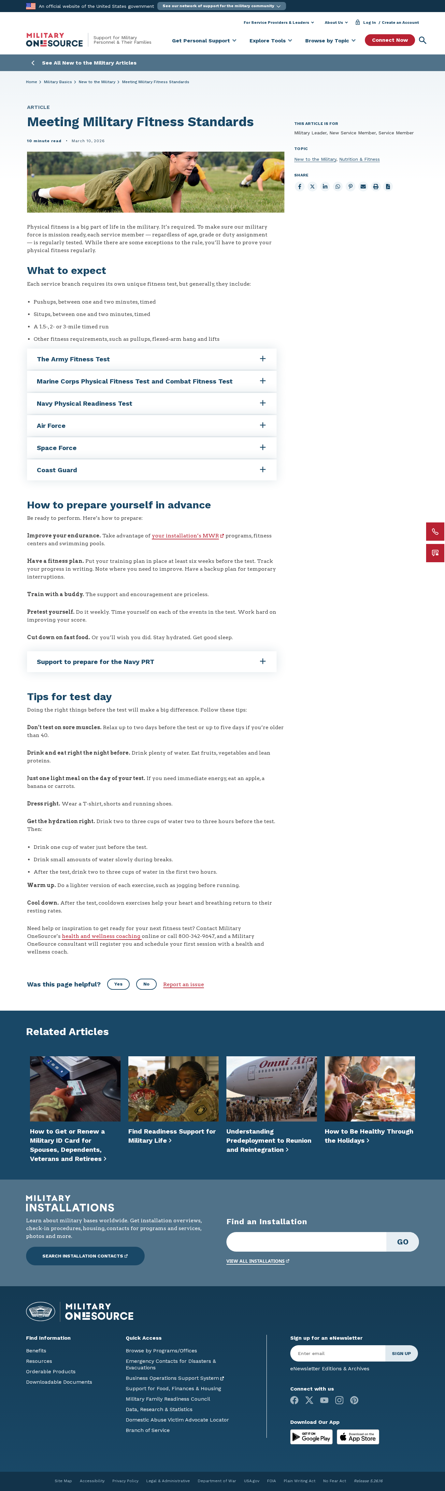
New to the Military (97, 82)
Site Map (63, 1481)
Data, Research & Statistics (159, 1409)
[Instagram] (339, 1400)
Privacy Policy (125, 1481)
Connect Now (390, 40)
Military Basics (58, 82)
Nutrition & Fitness (359, 159)
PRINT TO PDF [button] (388, 186)
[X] (309, 1400)
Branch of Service (148, 1430)
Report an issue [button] (183, 984)
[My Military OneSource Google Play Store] (312, 1436)
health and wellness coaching (102, 936)
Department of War (217, 1481)
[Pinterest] (354, 1400)
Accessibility (92, 1481)
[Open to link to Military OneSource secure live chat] (435, 553)
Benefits (36, 1351)
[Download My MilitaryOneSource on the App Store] (358, 1436)
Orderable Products (51, 1371)
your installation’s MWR (185, 536)
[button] (221, 6)
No (146, 983)
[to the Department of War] (31, 6)
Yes (118, 983)
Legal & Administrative (168, 1481)
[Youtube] (324, 1400)
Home (31, 82)
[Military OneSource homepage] (59, 40)
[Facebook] (294, 1400)
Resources (39, 1361)
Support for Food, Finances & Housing (173, 1388)
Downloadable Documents (59, 1382)
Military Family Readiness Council (168, 1399)
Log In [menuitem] (369, 22)
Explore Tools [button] (268, 41)
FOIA (271, 1481)
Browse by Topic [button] (327, 41)
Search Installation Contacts (82, 1255)
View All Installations (255, 1261)
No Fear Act (334, 1481)
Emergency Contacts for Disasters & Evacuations (171, 1364)
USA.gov (251, 1481)
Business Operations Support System (172, 1378)
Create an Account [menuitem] (400, 22)
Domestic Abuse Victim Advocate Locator (177, 1420)
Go (403, 1241)
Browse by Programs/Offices (161, 1351)
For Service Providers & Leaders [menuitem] (276, 22)
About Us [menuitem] (334, 22)
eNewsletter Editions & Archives (329, 1368)
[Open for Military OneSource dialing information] (435, 531)
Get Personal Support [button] (201, 41)
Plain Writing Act (299, 1481)
